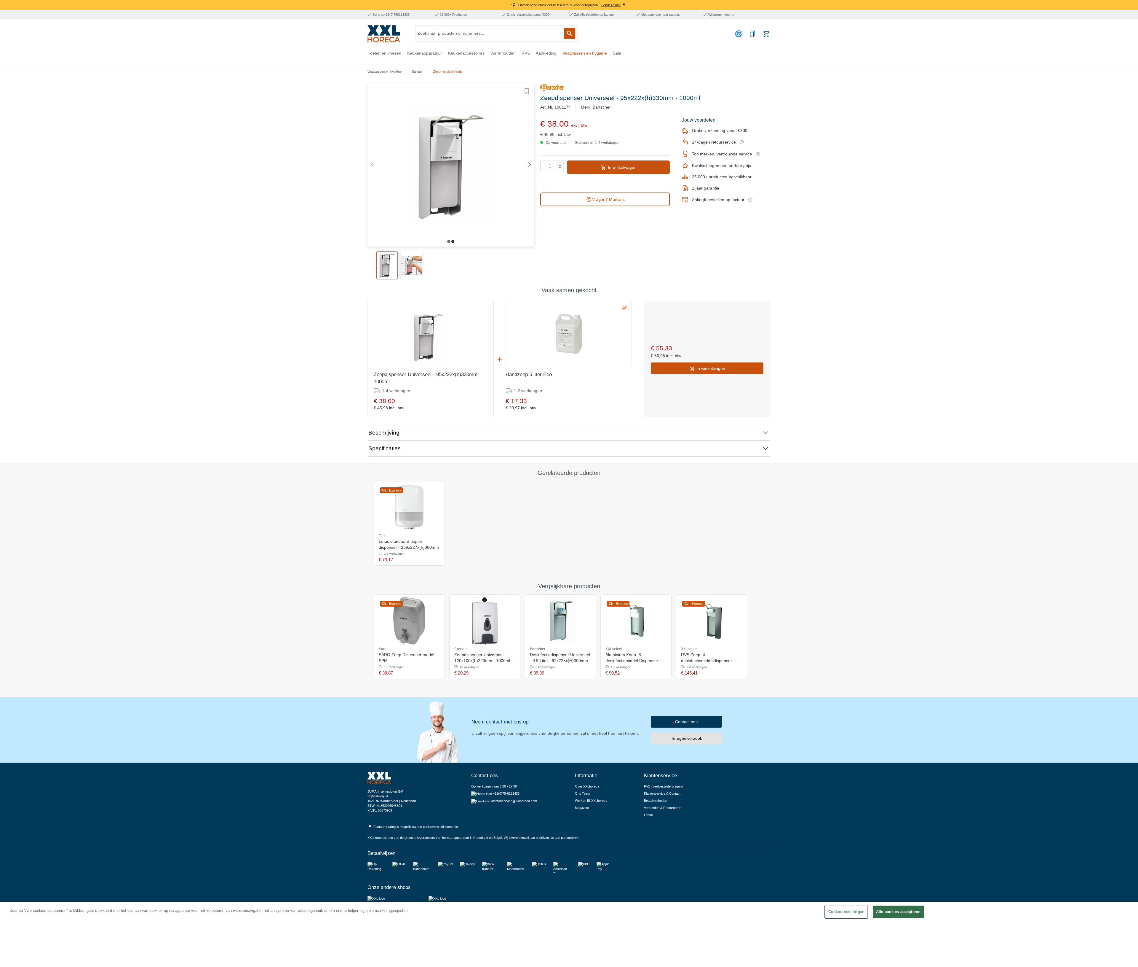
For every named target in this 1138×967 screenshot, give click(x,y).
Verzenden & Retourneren (662, 807)
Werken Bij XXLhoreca (591, 800)
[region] (569, 934)
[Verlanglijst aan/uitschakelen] (527, 91)
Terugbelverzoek (686, 738)
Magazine (582, 807)
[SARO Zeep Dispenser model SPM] (409, 621)
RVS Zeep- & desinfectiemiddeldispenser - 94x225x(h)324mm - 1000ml (708, 658)
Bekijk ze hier (611, 5)
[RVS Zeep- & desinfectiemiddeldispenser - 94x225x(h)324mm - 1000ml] (712, 621)
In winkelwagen (622, 167)
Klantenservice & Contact (662, 793)
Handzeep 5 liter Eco (529, 374)
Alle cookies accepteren (898, 911)
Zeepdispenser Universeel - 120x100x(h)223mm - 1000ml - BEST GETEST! (483, 658)
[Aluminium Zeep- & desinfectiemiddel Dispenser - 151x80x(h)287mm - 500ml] (636, 621)
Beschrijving (383, 433)
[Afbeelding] (448, 241)
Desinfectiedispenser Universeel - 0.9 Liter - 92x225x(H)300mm (560, 657)
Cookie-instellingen (846, 911)
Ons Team (582, 793)
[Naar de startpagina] (383, 33)
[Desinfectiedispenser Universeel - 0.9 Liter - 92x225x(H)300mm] (560, 621)
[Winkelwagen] (766, 34)
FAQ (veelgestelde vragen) (663, 786)
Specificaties (384, 448)
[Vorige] (371, 164)
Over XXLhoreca (587, 786)
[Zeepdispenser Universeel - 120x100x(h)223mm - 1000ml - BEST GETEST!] (485, 621)
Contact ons (686, 721)
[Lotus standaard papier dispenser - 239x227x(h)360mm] (409, 507)
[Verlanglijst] (752, 34)
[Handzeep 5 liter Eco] (568, 333)
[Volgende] (529, 164)
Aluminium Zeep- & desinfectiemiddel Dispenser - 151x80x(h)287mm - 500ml (633, 658)
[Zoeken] (569, 33)
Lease (648, 815)
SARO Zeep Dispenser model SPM (406, 657)
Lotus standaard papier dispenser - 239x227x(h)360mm (409, 544)
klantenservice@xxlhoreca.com (514, 801)
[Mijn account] (739, 34)
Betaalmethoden (655, 800)
